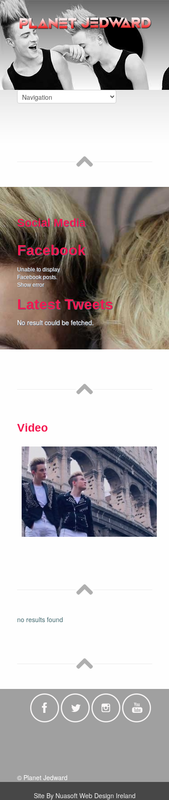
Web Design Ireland (107, 795)
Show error (30, 285)
